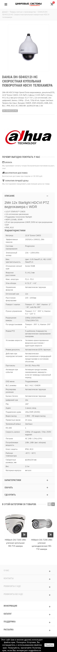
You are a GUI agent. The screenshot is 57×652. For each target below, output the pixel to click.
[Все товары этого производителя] (28, 137)
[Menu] (6, 4)
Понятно (49, 645)
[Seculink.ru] (28, 4)
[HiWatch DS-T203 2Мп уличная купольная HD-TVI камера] (15, 523)
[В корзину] (24, 534)
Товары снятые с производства (23, 12)
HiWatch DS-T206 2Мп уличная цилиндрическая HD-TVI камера (41, 544)
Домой (5, 12)
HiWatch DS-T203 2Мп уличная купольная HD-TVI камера (15, 543)
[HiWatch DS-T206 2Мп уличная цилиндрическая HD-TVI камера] (41, 523)
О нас (6, 570)
